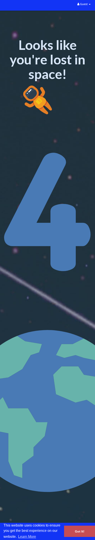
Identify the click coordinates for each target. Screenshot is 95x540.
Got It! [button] (79, 531)
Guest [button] (83, 4)
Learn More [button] (27, 536)
